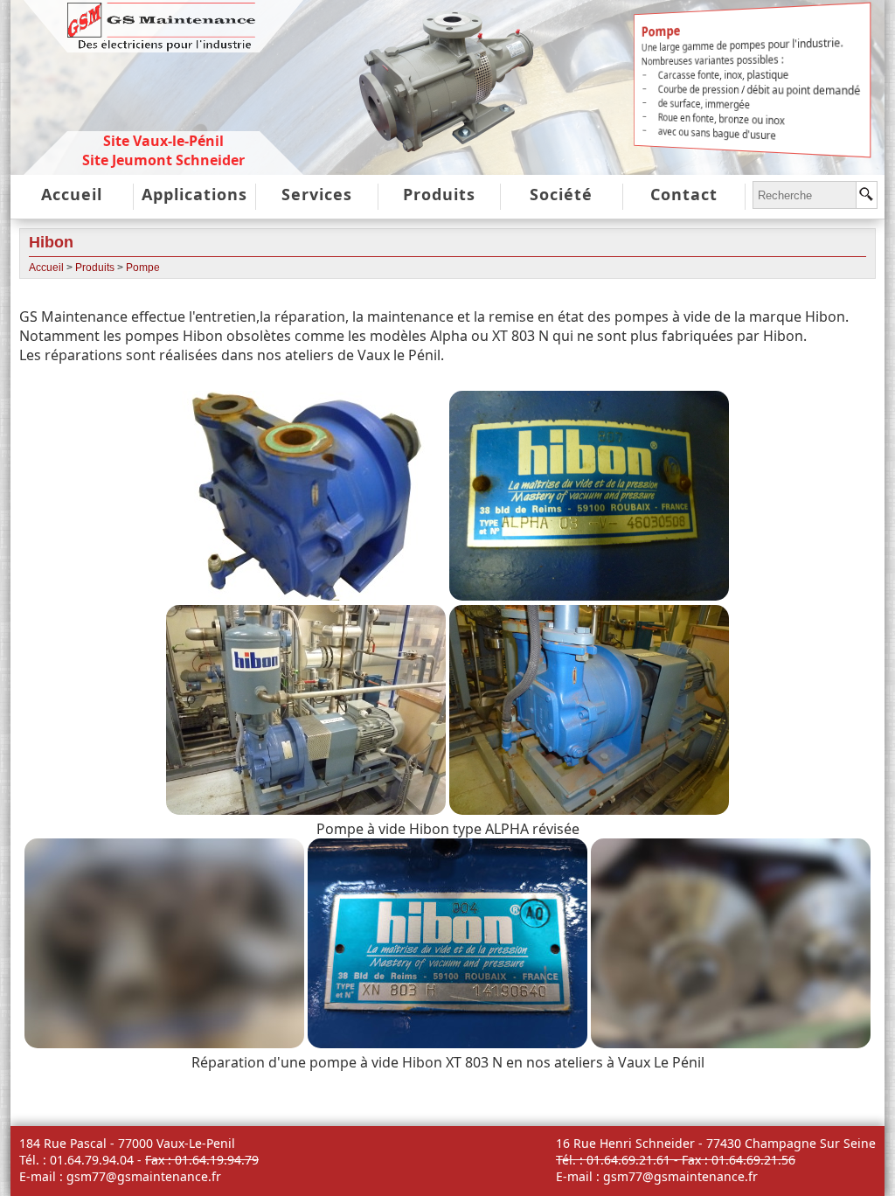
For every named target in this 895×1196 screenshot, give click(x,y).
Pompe (143, 267)
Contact (684, 194)
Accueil (71, 194)
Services (316, 194)
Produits (439, 194)
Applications (194, 194)
